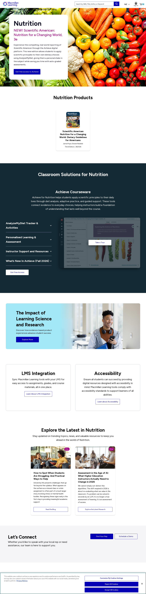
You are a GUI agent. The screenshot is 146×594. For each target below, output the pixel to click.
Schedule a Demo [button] (126, 536)
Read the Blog (51, 509)
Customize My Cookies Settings (111, 578)
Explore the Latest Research (95, 509)
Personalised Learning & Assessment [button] (21, 239)
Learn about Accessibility (107, 402)
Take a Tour (100, 242)
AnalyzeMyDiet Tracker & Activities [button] (22, 225)
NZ (126, 4)
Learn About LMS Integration (38, 394)
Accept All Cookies (111, 590)
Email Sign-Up (44, 9)
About (21, 9)
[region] (73, 583)
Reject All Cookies (111, 584)
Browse (10, 9)
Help (30, 9)
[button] (139, 4)
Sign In (136, 5)
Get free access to (27, 72)
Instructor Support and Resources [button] (27, 251)
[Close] (142, 583)
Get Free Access (17, 272)
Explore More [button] (27, 339)
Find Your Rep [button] (101, 536)
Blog (54, 9)
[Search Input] (116, 4)
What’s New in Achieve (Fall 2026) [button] (27, 261)
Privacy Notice (22, 581)
